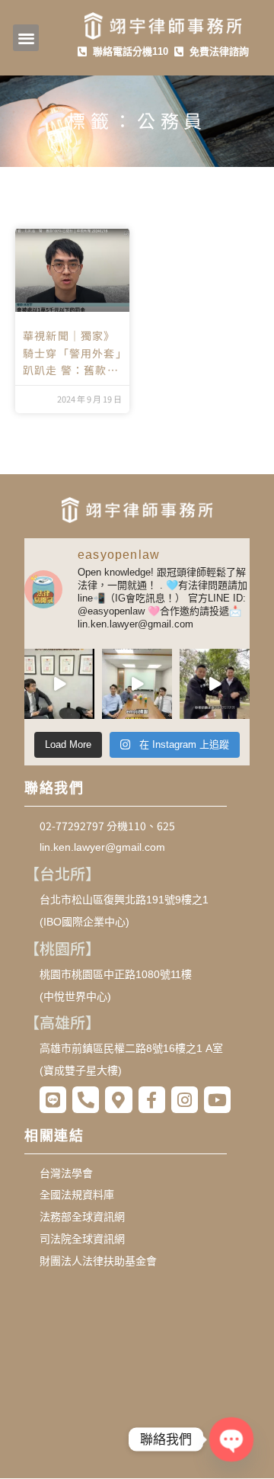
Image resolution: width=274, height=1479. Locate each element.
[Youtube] (217, 1099)
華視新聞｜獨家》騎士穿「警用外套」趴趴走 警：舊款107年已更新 (72, 353)
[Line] (53, 1099)
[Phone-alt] (85, 1099)
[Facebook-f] (152, 1099)
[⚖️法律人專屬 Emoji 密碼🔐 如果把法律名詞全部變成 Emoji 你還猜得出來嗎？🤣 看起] (137, 684)
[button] (26, 37)
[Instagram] (184, 1099)
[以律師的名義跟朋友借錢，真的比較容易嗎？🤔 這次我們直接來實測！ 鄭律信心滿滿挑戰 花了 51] (59, 684)
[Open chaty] (231, 1439)
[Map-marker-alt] (118, 1099)
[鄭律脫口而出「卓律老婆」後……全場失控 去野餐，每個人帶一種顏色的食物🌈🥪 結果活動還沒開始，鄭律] (215, 684)
